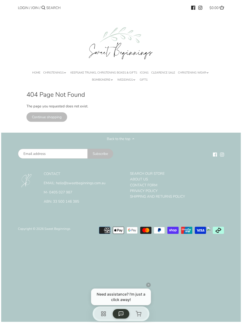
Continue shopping (47, 117)
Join (35, 7)
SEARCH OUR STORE (147, 173)
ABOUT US (139, 179)
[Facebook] (193, 7)
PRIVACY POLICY (144, 190)
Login (23, 7)
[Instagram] (200, 7)
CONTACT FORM (143, 185)
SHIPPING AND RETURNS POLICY (157, 196)
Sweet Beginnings (57, 229)
